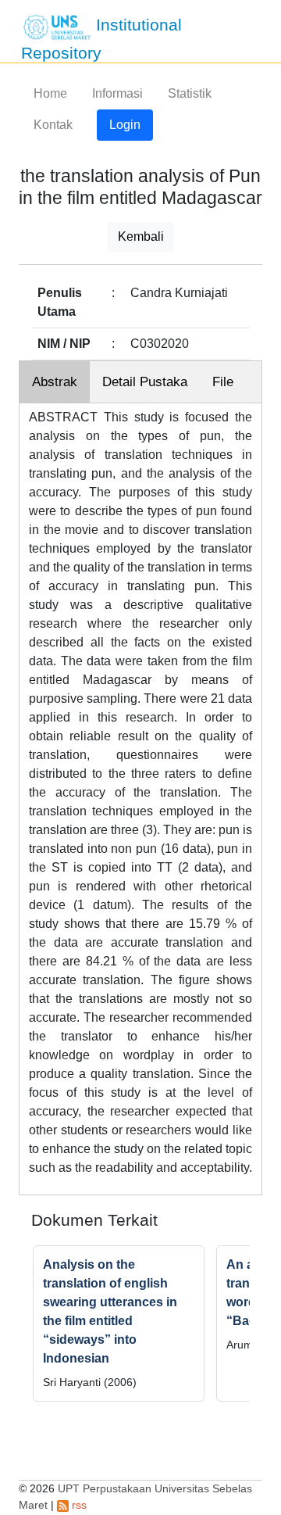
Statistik (190, 93)
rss (78, 1505)
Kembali (141, 236)
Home (50, 93)
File (222, 381)
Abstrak (54, 381)
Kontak (53, 124)
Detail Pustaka (144, 381)
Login (124, 124)
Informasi (117, 93)
